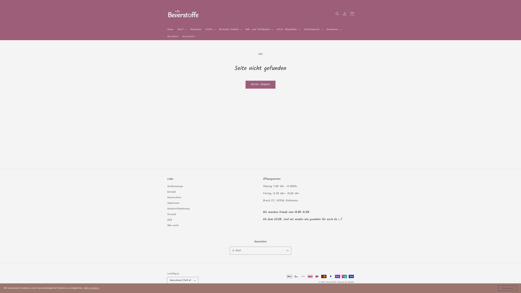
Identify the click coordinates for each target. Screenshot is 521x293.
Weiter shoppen (260, 84)
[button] (181, 29)
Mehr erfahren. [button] (92, 288)
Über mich (173, 225)
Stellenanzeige (175, 186)
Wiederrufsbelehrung (178, 209)
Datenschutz (174, 197)
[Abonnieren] (287, 250)
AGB (169, 220)
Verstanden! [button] (507, 288)
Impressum (173, 203)
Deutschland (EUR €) (180, 280)
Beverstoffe (331, 282)
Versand (171, 214)
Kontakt (171, 192)
